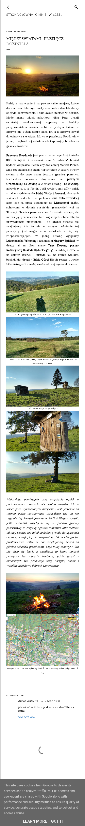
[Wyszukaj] (76, 6)
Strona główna (19, 15)
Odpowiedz (26, 716)
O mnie (40, 15)
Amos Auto (26, 701)
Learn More (35, 821)
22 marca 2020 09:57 (47, 701)
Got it (57, 821)
